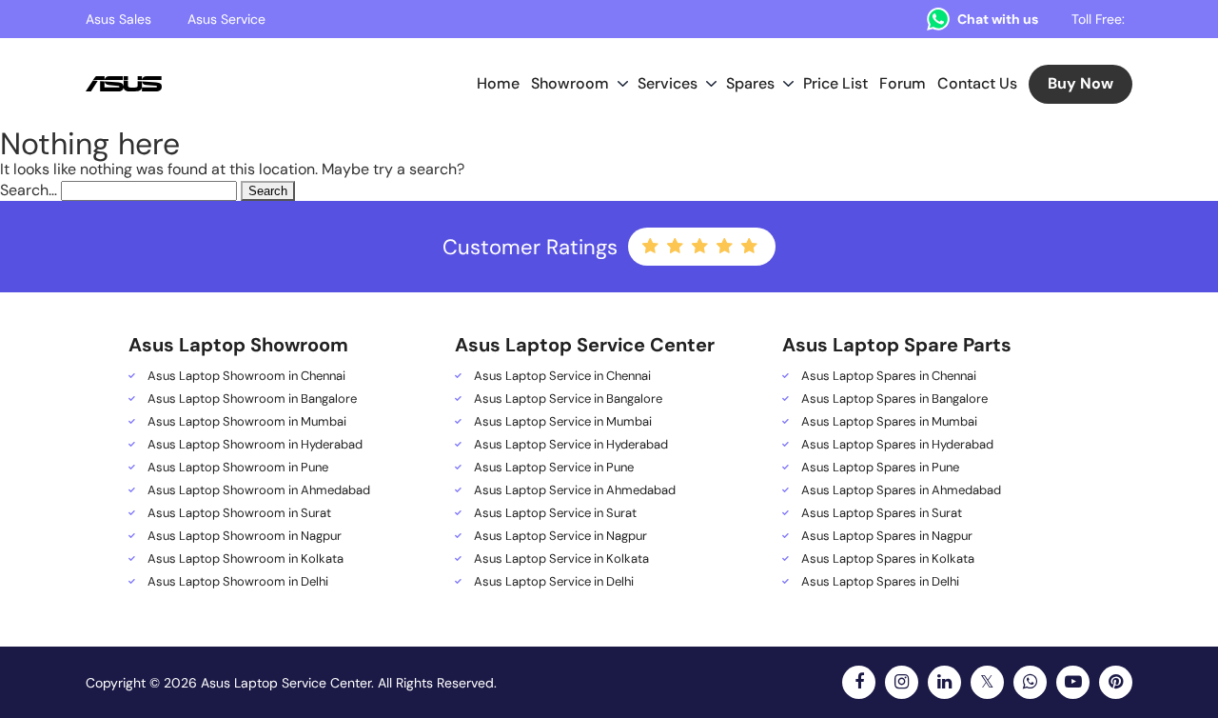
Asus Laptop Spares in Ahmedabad (901, 490)
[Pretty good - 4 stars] (726, 246)
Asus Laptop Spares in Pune (880, 467)
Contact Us (977, 83)
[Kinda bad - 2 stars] (676, 246)
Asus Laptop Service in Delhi (554, 581)
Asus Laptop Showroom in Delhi (237, 581)
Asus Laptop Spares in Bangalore (894, 399)
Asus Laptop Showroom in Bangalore (252, 399)
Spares (750, 83)
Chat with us (997, 19)
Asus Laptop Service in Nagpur (560, 536)
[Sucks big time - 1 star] (651, 246)
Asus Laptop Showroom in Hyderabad (255, 444)
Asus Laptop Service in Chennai (562, 376)
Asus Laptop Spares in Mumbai (889, 421)
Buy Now (1080, 83)
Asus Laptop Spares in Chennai (888, 376)
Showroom (570, 83)
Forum (902, 83)
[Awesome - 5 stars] (750, 246)
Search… (28, 190)
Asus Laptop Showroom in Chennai (246, 376)
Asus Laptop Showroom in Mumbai (246, 421)
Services (667, 83)
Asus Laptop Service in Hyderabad (571, 444)
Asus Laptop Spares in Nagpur (886, 536)
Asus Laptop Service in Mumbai (563, 421)
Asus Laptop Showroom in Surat (239, 513)
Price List (835, 83)
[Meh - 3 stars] (701, 246)
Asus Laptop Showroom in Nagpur (244, 536)
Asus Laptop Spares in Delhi (880, 581)
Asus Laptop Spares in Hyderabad (897, 444)
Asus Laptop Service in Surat (555, 513)
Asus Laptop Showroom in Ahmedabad (258, 490)
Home (498, 83)
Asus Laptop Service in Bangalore (568, 399)
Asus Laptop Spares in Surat (881, 513)
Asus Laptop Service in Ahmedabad (575, 490)
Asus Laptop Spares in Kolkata (887, 559)
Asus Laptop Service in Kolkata (561, 559)
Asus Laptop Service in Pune (554, 467)
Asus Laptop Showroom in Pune (237, 467)
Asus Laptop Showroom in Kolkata (245, 559)
